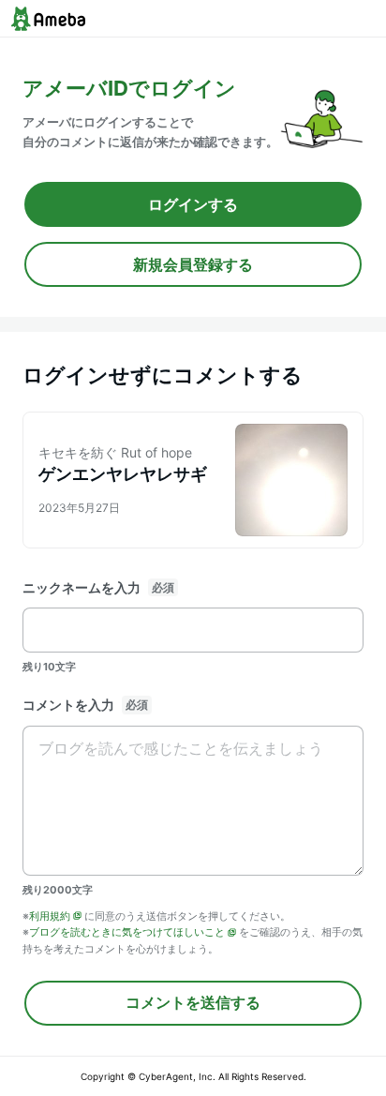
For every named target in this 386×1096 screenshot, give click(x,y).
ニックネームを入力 (81, 587)
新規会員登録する (193, 264)
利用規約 (49, 916)
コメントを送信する (193, 1002)
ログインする (193, 204)
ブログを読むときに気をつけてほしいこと (127, 931)
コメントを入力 (68, 705)
